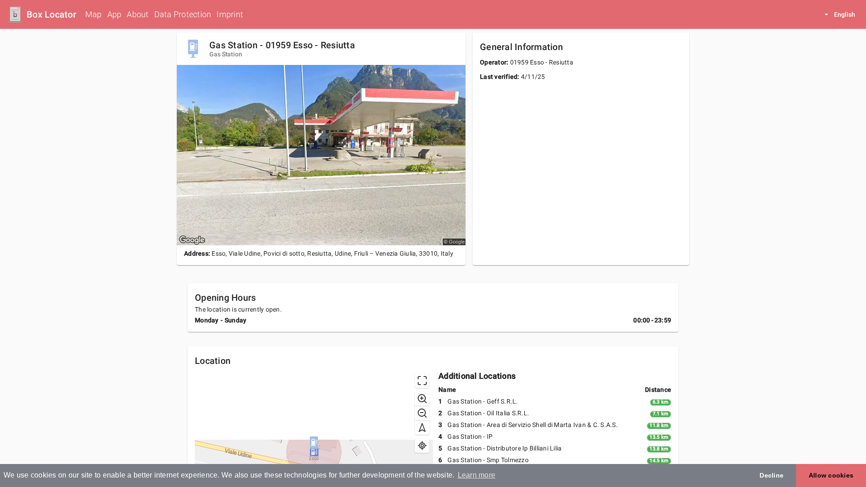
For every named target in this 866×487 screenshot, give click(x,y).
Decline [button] (771, 475)
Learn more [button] (477, 475)
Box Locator (51, 14)
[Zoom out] (422, 413)
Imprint (229, 14)
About (137, 14)
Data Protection (183, 14)
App (114, 14)
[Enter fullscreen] (422, 380)
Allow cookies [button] (831, 475)
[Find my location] (422, 445)
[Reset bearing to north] (422, 427)
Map (93, 14)
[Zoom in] (422, 398)
